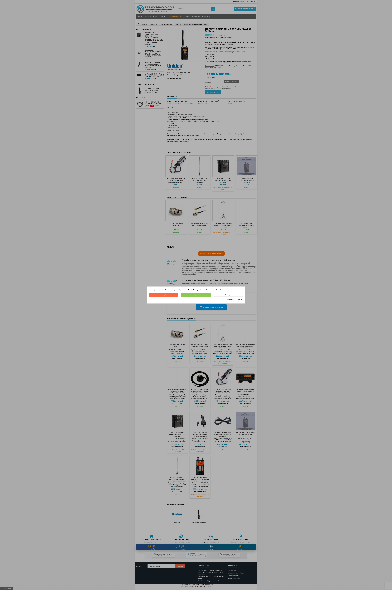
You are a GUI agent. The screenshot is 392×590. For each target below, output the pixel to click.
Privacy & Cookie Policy (235, 299)
